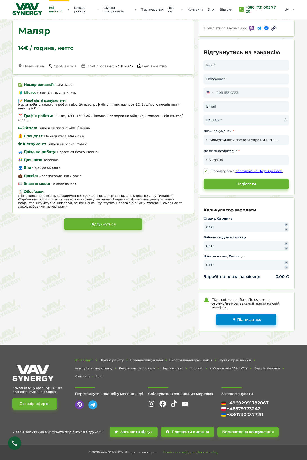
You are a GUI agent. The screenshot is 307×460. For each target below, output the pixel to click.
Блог (211, 9)
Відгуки (226, 9)
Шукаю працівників (113, 9)
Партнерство (152, 9)
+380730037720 (245, 414)
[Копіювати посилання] (273, 28)
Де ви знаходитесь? (222, 151)
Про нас (170, 9)
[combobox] (209, 92)
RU (287, 15)
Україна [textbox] (216, 160)
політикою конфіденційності (259, 171)
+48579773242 (243, 408)
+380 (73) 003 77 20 (261, 9)
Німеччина (33, 66)
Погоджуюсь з (247, 171)
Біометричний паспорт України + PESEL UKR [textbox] (244, 140)
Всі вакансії (55, 9)
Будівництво (154, 66)
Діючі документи (219, 131)
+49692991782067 (248, 403)
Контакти (195, 9)
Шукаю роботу (80, 9)
